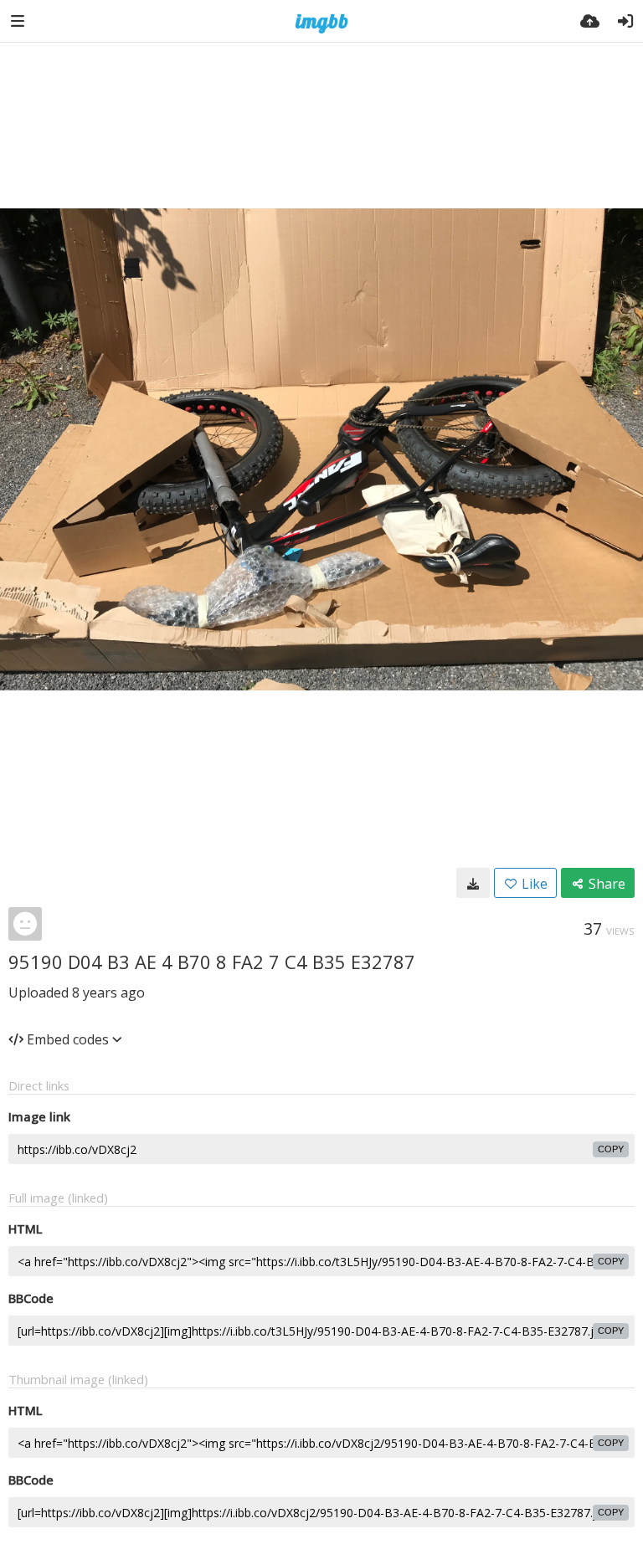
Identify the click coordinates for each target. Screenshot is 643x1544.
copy (611, 1149)
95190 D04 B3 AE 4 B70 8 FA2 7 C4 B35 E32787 (211, 961)
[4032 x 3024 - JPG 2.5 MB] (473, 883)
